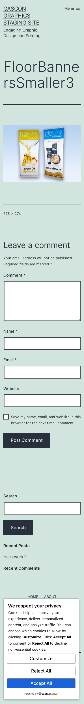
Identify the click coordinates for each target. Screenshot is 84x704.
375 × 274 (12, 213)
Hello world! (14, 556)
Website (11, 388)
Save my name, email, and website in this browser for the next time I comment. (46, 420)
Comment (14, 275)
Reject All (41, 671)
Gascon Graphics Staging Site (21, 15)
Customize (41, 658)
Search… (11, 496)
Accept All (41, 683)
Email (10, 359)
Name (10, 331)
